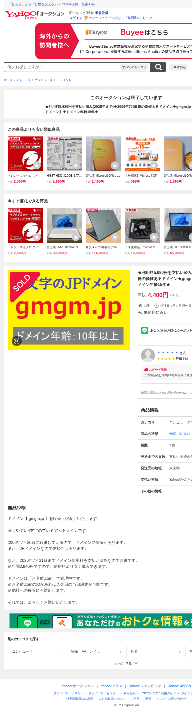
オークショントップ (17, 80)
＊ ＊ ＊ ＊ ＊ (167, 353)
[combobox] (62, 67)
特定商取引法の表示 (79, 699)
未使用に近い (179, 434)
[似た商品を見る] (17, 341)
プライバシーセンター (103, 693)
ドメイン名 (64, 80)
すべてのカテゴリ (134, 67)
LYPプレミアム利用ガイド (158, 693)
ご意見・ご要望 (140, 699)
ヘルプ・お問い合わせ (171, 699)
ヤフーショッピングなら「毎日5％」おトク (120, 18)
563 (185, 358)
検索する (158, 67)
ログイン (75, 18)
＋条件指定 (178, 67)
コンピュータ (44, 80)
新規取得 (101, 13)
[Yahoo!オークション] (35, 12)
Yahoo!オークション (78, 686)
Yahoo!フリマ (111, 686)
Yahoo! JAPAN (179, 686)
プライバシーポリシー (69, 693)
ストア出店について (111, 699)
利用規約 (130, 693)
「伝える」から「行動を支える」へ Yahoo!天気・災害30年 (52, 4)
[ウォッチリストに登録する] (37, 165)
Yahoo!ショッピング (145, 686)
